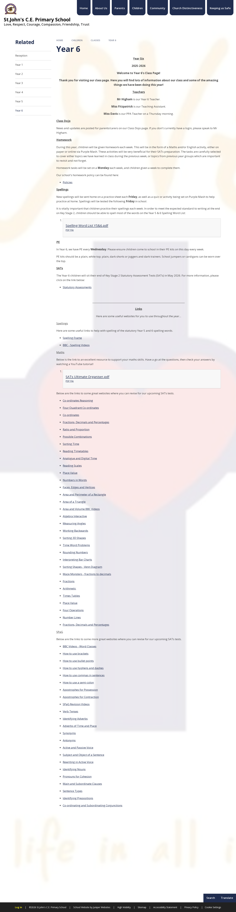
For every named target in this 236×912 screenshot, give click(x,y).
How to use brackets (75, 653)
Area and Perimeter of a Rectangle (84, 494)
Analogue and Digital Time (80, 458)
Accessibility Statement (165, 907)
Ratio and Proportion (76, 429)
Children (77, 40)
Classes (95, 40)
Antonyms (69, 740)
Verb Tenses (70, 711)
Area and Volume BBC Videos (81, 509)
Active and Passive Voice (78, 747)
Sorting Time (71, 444)
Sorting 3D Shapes (74, 538)
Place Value (70, 473)
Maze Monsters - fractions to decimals (87, 574)
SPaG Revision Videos (76, 704)
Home (59, 40)
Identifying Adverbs (75, 718)
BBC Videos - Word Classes (79, 646)
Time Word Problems (76, 545)
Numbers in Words (75, 480)
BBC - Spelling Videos (76, 345)
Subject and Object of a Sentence (83, 755)
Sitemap (142, 907)
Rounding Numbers (75, 552)
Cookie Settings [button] (213, 907)
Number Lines (72, 617)
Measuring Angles (74, 523)
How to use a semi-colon (78, 682)
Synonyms (69, 733)
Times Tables (71, 596)
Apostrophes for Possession (80, 690)
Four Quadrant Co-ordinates (81, 408)
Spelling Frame (72, 338)
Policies (67, 182)
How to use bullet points (78, 661)
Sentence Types (72, 791)
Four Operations (73, 610)
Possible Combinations (77, 436)
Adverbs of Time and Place (80, 726)
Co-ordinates (71, 415)
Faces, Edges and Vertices (79, 487)
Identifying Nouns (74, 769)
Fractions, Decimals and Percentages (86, 422)
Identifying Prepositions (78, 798)
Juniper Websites (101, 907)
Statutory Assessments (77, 287)
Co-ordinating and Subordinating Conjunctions (92, 805)
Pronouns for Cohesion (77, 776)
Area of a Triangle (74, 502)
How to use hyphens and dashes (83, 668)
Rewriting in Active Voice (78, 762)
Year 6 (112, 40)
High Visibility (124, 907)
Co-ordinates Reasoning (78, 400)
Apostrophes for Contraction (81, 697)
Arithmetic (69, 588)
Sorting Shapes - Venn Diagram (82, 567)
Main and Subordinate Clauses (82, 784)
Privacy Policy (191, 907)
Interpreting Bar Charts (77, 559)
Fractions (68, 581)
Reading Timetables (75, 451)
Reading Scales (72, 465)
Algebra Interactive (75, 516)
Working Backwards (75, 530)
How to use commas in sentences (84, 675)
